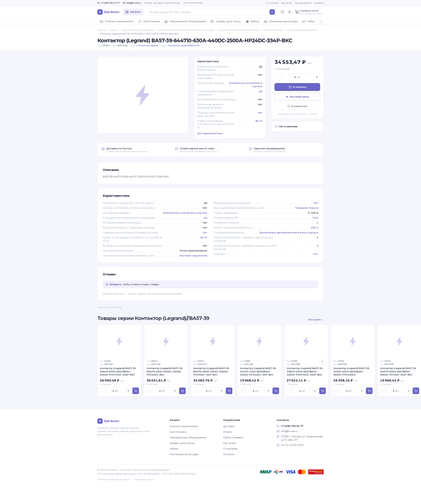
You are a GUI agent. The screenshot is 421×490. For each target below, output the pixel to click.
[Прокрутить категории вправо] (321, 21)
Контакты (319, 3)
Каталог (114, 30)
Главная (101, 30)
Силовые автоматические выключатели (239, 30)
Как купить (286, 3)
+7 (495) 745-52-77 (110, 3)
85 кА (259, 120)
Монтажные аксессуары (283, 21)
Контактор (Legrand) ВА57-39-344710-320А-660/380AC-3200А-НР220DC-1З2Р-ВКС (258, 371)
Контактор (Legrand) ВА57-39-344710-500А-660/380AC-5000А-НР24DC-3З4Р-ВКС (398, 371)
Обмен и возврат (233, 437)
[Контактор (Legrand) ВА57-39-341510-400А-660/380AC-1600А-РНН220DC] (353, 341)
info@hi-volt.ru (133, 3)
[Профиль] (289, 12)
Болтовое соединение (193, 255)
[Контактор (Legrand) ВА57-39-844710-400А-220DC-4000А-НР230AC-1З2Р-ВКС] (213, 341)
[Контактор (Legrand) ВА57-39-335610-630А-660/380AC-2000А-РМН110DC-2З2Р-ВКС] (306, 341)
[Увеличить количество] (316, 77)
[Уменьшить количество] (278, 77)
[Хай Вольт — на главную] (108, 12)
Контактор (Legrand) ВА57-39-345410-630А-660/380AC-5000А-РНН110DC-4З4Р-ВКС (118, 371)
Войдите (115, 284)
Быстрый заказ (299, 96)
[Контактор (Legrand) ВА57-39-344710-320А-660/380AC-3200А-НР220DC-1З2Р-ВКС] (259, 341)
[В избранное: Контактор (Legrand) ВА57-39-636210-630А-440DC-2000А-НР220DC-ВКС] (183, 329)
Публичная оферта (144, 479)
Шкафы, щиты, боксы (228, 21)
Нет (260, 112)
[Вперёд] (322, 361)
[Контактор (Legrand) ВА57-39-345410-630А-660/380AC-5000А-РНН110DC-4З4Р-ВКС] (119, 341)
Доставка (228, 426)
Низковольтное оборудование (188, 21)
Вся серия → (316, 319)
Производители (303, 3)
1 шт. (315, 253)
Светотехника (151, 21)
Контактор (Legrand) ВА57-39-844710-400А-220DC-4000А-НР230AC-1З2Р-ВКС (211, 371)
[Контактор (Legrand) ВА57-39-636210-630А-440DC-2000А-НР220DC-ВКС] (166, 341)
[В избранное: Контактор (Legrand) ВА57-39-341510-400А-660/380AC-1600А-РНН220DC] (370, 329)
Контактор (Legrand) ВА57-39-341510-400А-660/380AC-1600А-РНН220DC (351, 371)
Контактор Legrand (273, 30)
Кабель (255, 21)
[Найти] (272, 12)
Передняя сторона (306, 207)
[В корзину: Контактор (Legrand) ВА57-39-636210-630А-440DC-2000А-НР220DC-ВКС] (182, 391)
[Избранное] (282, 12)
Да (260, 91)
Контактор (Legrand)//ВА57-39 (302, 30)
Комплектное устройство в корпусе (185, 212)
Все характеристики (210, 133)
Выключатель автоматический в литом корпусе (289, 232)
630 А (314, 227)
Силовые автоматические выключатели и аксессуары (186, 30)
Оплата (227, 431)
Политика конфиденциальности (114, 479)
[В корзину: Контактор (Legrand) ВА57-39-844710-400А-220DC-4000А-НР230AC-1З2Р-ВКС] (229, 391)
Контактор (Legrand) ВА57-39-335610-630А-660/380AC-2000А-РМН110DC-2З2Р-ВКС (305, 371)
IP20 (315, 217)
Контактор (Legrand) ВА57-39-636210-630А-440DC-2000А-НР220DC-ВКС (165, 371)
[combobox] (211, 12)
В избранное (299, 106)
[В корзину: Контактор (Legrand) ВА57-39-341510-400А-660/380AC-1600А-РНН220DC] (369, 391)
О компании (272, 3)
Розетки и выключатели (119, 21)
